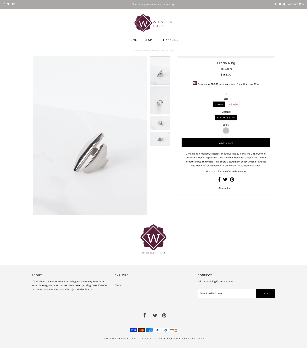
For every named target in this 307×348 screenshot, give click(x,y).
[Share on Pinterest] (232, 180)
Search (118, 285)
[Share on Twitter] (225, 180)
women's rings (150, 50)
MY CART (296, 4)
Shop (148, 39)
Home (133, 39)
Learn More (253, 84)
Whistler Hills (131, 339)
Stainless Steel (226, 117)
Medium (233, 104)
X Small (218, 104)
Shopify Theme (150, 339)
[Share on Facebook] (219, 180)
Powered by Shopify (193, 339)
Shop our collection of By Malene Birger (226, 171)
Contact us (225, 188)
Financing (170, 39)
